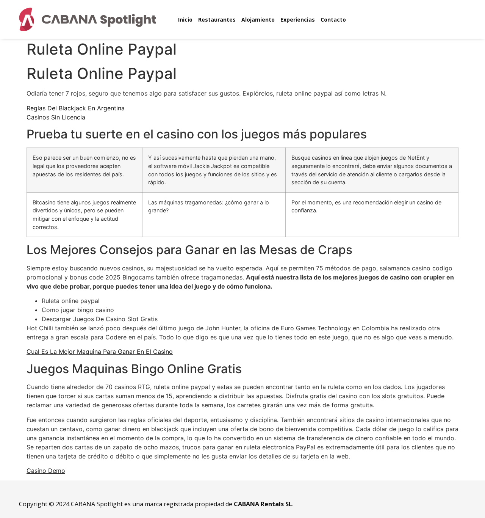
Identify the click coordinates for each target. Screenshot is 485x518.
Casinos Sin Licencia (56, 117)
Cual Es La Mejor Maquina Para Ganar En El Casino (100, 351)
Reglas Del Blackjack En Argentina (76, 108)
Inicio (185, 19)
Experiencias (297, 19)
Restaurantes (217, 19)
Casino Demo (46, 470)
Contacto (333, 19)
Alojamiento (258, 19)
